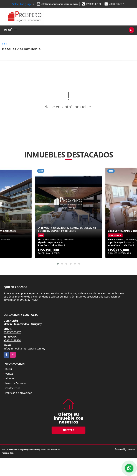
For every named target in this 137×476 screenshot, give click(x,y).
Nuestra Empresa (15, 383)
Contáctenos (12, 388)
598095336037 (116, 4)
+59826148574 (93, 4)
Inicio (4, 43)
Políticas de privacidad (18, 393)
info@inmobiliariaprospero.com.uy (59, 4)
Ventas (9, 373)
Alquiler (10, 378)
